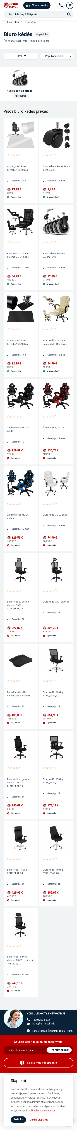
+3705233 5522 (41, 1019)
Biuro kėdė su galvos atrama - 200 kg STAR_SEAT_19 (18, 782)
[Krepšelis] (69, 5)
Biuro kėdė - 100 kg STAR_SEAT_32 (53, 694)
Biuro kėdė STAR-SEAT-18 (56, 601)
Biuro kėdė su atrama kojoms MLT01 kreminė (55, 342)
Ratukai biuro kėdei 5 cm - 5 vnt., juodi (56, 168)
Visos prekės (40, 5)
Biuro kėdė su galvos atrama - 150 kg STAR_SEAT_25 (18, 605)
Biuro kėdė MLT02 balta (55, 514)
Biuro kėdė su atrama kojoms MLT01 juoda (18, 255)
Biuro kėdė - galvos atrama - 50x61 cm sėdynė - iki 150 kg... (20, 960)
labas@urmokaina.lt (43, 1023)
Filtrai (19, 55)
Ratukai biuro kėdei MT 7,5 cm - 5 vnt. (55, 255)
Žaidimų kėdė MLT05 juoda (17, 429)
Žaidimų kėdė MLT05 (53, 427)
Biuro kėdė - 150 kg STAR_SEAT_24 (17, 871)
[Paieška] (68, 14)
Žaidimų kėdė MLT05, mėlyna (18, 516)
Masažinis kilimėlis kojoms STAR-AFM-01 (18, 694)
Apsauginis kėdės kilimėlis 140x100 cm (17, 168)
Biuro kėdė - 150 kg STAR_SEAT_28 (53, 871)
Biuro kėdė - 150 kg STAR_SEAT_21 (53, 781)
